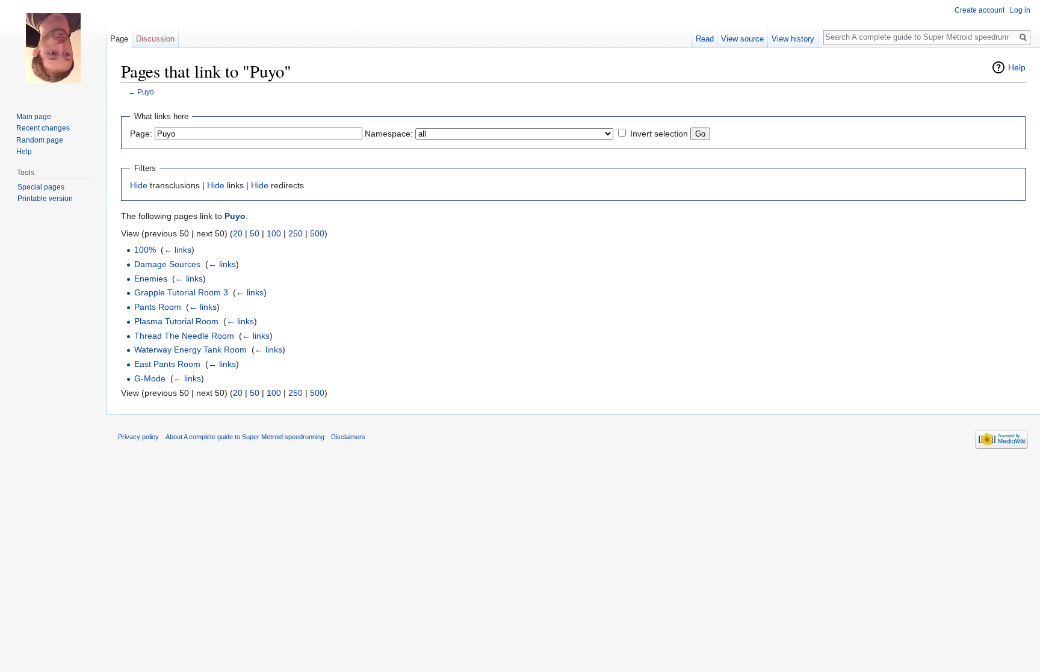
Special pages (40, 187)
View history (793, 38)
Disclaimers (348, 436)
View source (742, 38)
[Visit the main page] (53, 48)
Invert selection (659, 133)
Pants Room (157, 307)
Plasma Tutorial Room (176, 321)
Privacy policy (138, 436)
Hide (138, 185)
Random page (39, 140)
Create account (979, 10)
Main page (33, 117)
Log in (1020, 10)
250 (295, 233)
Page (119, 38)
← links (177, 249)
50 (254, 233)
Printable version (45, 198)
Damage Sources (167, 264)
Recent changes (43, 128)
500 (317, 233)
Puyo (145, 92)
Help (1017, 67)
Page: (141, 133)
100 (274, 233)
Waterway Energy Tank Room (190, 349)
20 (238, 233)
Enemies (150, 278)
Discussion (155, 38)
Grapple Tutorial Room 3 (181, 292)
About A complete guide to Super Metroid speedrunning (245, 436)
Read (705, 38)
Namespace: (389, 133)
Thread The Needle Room (184, 336)
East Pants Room (167, 364)
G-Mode (150, 378)
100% (145, 249)
